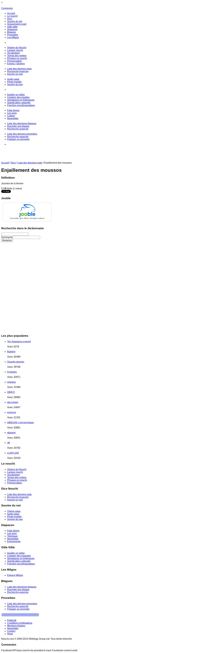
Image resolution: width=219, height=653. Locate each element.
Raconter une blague (18, 589)
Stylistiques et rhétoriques (20, 558)
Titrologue (12, 536)
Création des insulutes (19, 555)
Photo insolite (14, 516)
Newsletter (12, 538)
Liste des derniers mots (30, 163)
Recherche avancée (17, 592)
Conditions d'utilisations (19, 623)
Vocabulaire (13, 474)
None (10, 633)
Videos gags (13, 511)
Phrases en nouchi (17, 480)
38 (8, 442)
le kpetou (12, 372)
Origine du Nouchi (16, 469)
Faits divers (13, 530)
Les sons (12, 533)
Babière (11, 351)
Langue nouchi (15, 472)
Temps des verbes (16, 477)
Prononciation (14, 483)
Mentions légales (16, 625)
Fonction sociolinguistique (21, 563)
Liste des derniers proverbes (22, 603)
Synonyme (7, 237)
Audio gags (13, 514)
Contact (11, 631)
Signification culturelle (19, 561)
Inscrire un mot (15, 499)
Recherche (7, 240)
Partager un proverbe (18, 609)
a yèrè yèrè (13, 453)
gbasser (11, 432)
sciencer (11, 412)
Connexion (7, 8)
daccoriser (12, 402)
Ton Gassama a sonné (19, 341)
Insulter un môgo (16, 553)
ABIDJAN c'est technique (20, 422)
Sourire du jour (15, 519)
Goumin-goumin (15, 362)
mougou (11, 382)
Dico (13, 163)
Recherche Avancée (18, 497)
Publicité (11, 620)
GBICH (11, 392)
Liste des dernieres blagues (21, 587)
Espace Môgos (15, 575)
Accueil (5, 163)
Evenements (13, 541)
